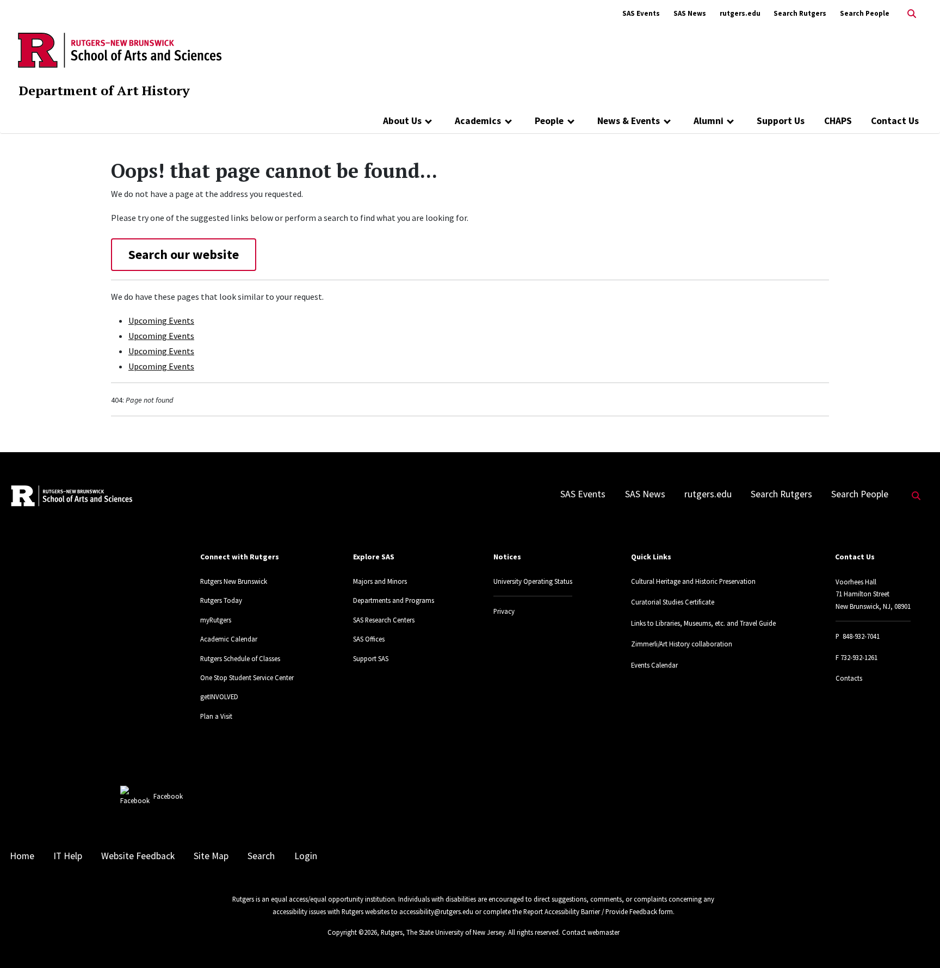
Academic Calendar (228, 638)
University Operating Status (532, 581)
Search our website (183, 254)
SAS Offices (369, 638)
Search (261, 856)
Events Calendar (654, 665)
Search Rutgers (800, 13)
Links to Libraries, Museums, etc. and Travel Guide (703, 623)
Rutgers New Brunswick (233, 581)
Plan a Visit (216, 716)
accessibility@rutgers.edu (436, 911)
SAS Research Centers (384, 619)
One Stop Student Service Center (247, 677)
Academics (478, 121)
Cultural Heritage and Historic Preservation (693, 581)
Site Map (211, 856)
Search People (864, 13)
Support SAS (370, 658)
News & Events (628, 121)
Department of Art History (104, 90)
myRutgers (215, 619)
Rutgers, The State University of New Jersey (443, 932)
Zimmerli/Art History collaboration (681, 643)
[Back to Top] (916, 942)
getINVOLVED (219, 696)
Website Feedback (138, 856)
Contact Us (895, 121)
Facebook (168, 796)
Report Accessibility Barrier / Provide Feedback (590, 911)
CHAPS (838, 121)
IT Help (67, 856)
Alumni (708, 121)
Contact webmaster (591, 932)
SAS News (689, 13)
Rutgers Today (221, 600)
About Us (402, 121)
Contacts (849, 678)
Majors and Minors (380, 581)
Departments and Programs (393, 600)
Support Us (781, 121)
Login (305, 856)
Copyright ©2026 (352, 932)
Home (22, 856)
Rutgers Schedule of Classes (240, 658)
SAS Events (641, 13)
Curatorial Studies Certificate (672, 601)
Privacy (504, 611)
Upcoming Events (161, 320)
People (549, 121)
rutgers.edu (740, 13)
